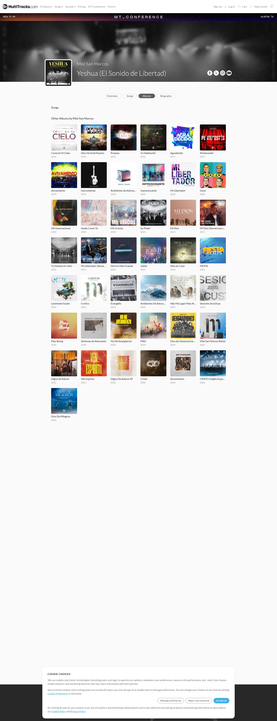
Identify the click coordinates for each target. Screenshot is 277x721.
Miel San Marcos (92, 63)
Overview (112, 95)
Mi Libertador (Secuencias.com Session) (94, 265)
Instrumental (88, 190)
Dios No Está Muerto (92, 152)
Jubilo (143, 265)
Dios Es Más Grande (122, 265)
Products (45, 6)
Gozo (203, 190)
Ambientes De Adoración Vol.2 (153, 303)
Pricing (81, 6)
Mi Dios (174, 228)
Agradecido (176, 152)
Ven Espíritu (87, 378)
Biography (166, 95)
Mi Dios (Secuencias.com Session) (213, 228)
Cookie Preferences (58, 693)
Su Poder (145, 228)
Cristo (143, 378)
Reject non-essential (198, 700)
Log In (231, 6)
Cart (244, 6)
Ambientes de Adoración (124, 190)
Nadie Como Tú (89, 228)
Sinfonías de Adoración (93, 341)
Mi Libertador (177, 190)
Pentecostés (207, 152)
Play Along (57, 341)
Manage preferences (170, 700)
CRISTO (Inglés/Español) (213, 378)
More (111, 6)
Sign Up (218, 6)
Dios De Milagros (60, 416)
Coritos (85, 303)
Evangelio (116, 303)
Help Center (261, 6)
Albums (147, 95)
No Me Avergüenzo (121, 341)
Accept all (221, 700)
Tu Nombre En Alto (61, 265)
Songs (58, 6)
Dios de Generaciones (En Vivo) (183, 341)
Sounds (69, 6)
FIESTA (204, 265)
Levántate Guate (60, 303)
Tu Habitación (148, 152)
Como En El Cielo (60, 152)
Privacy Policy (78, 711)
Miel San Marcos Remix (213, 341)
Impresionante (148, 190)
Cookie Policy (59, 711)
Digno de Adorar (60, 378)
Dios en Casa (177, 265)
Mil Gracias (117, 228)
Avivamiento (58, 190)
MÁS (143, 341)
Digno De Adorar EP (122, 378)
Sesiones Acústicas (210, 303)
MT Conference (96, 6)
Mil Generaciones (61, 228)
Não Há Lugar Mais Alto (183, 303)
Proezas (115, 152)
